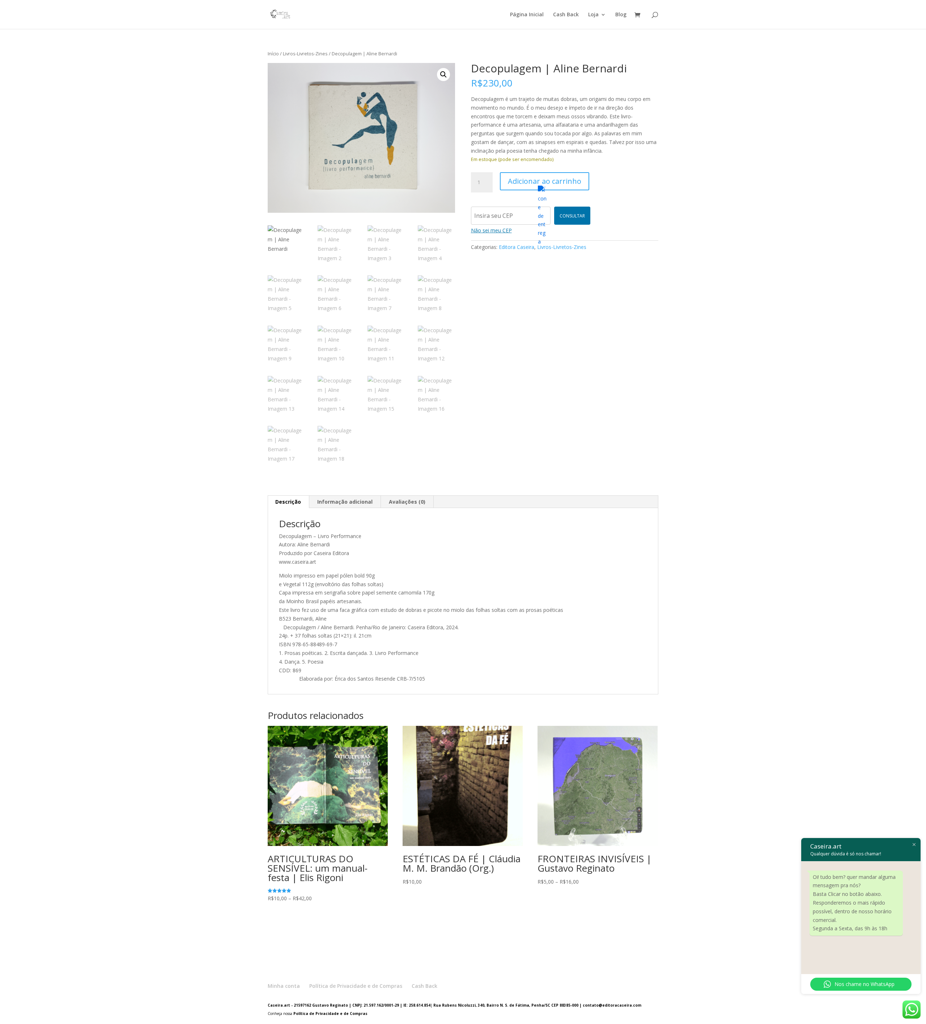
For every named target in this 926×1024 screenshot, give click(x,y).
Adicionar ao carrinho (544, 181)
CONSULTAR (572, 216)
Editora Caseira (516, 247)
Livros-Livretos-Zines (305, 53)
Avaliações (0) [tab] (407, 501)
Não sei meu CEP (491, 230)
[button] (443, 74)
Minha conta (284, 985)
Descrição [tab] (288, 501)
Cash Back (566, 15)
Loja (593, 15)
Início (273, 53)
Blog (620, 15)
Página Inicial (527, 15)
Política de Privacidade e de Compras (355, 985)
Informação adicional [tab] (345, 501)
